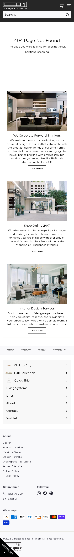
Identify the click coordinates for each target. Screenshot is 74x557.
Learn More (38, 331)
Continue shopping (37, 52)
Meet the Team (12, 452)
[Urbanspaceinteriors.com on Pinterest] (51, 493)
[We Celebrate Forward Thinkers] (37, 111)
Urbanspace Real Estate (17, 461)
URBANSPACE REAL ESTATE (26, 350)
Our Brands (38, 169)
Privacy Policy (11, 475)
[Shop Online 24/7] (37, 201)
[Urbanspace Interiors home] (13, 547)
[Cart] (61, 6)
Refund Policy (11, 471)
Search (7, 442)
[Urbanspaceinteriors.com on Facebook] (45, 493)
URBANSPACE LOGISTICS (42, 350)
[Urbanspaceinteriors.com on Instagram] (39, 493)
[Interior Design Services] (37, 284)
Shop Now (38, 252)
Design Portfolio (12, 456)
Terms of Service (13, 466)
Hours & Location (13, 447)
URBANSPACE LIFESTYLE (10, 350)
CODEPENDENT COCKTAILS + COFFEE (60, 350)
